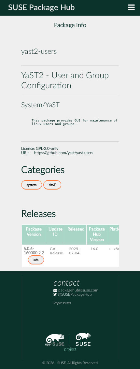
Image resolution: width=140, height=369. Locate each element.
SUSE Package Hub (41, 8)
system (31, 185)
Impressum (62, 303)
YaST (52, 185)
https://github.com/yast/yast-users (63, 153)
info (36, 260)
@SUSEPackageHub (74, 294)
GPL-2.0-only (47, 148)
